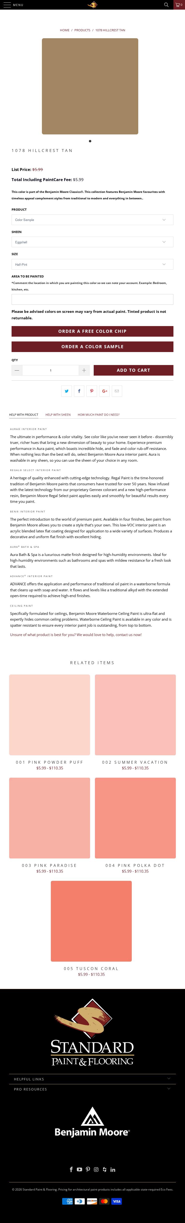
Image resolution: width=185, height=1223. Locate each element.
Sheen (17, 232)
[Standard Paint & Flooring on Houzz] (104, 1169)
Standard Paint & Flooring (40, 1189)
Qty (15, 360)
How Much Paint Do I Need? (98, 415)
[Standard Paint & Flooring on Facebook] (71, 1169)
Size (15, 254)
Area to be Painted (89, 282)
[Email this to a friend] (117, 391)
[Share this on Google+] (104, 391)
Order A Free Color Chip (92, 331)
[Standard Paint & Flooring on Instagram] (96, 1169)
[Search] (168, 5)
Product (19, 209)
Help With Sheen (58, 415)
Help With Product (23, 415)
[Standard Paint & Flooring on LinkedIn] (113, 1169)
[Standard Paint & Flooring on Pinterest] (88, 1169)
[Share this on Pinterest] (91, 391)
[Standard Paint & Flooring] (92, 5)
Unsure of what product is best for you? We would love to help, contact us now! (76, 634)
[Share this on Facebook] (79, 391)
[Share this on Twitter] (66, 391)
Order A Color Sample (92, 346)
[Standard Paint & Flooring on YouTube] (79, 1169)
